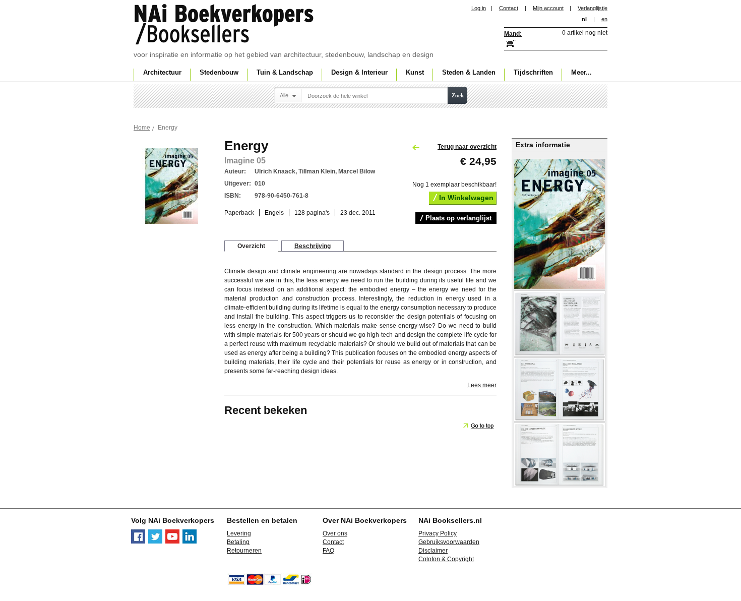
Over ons (335, 533)
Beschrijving (312, 246)
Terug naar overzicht (467, 146)
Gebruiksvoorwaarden (448, 542)
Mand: (513, 33)
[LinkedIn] (189, 541)
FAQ (328, 550)
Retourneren (244, 550)
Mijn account (548, 8)
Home (142, 128)
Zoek (458, 95)
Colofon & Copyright (446, 559)
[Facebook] (138, 541)
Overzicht (251, 246)
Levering (239, 533)
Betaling (238, 542)
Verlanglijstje (592, 8)
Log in (478, 8)
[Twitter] (155, 541)
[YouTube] (172, 541)
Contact (508, 8)
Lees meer (482, 385)
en (604, 19)
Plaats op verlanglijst (458, 218)
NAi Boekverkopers (225, 25)
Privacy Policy (437, 533)
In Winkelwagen (466, 198)
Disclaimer (433, 550)
